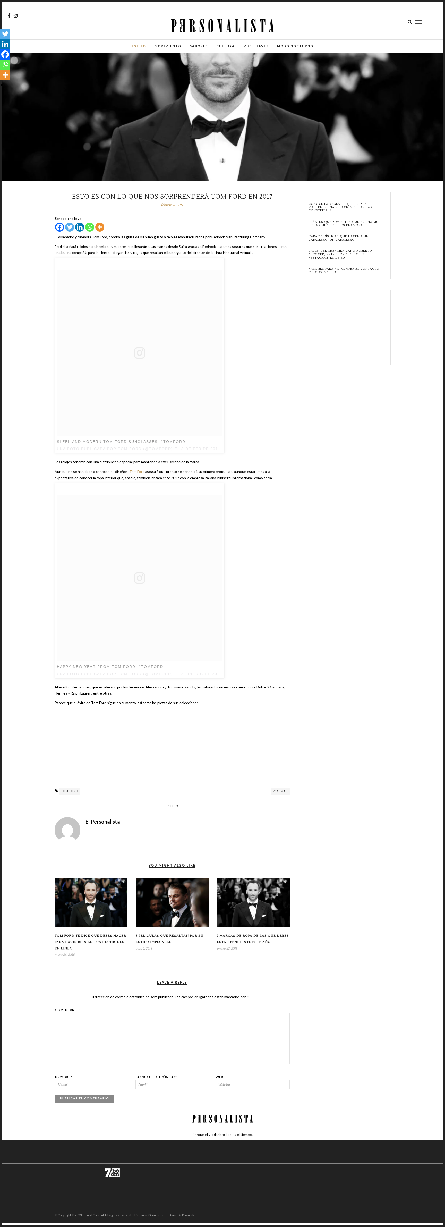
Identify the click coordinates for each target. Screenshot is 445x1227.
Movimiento (168, 46)
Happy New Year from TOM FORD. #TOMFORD (110, 667)
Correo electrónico (156, 1077)
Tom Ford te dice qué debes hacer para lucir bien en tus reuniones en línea (90, 942)
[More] (99, 227)
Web (219, 1077)
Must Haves (256, 46)
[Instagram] (16, 15)
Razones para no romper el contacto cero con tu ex (344, 270)
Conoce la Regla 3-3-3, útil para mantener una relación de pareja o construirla (341, 207)
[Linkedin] (79, 227)
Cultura (225, 46)
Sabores (199, 46)
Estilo (139, 46)
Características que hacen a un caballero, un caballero (339, 238)
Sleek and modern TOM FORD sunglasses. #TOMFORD (121, 441)
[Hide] (2, 85)
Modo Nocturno (295, 46)
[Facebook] (59, 227)
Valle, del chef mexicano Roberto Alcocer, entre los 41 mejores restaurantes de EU (340, 254)
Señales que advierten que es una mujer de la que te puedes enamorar (346, 223)
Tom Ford (136, 471)
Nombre (63, 1077)
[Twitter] (69, 227)
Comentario (67, 1010)
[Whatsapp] (89, 227)
